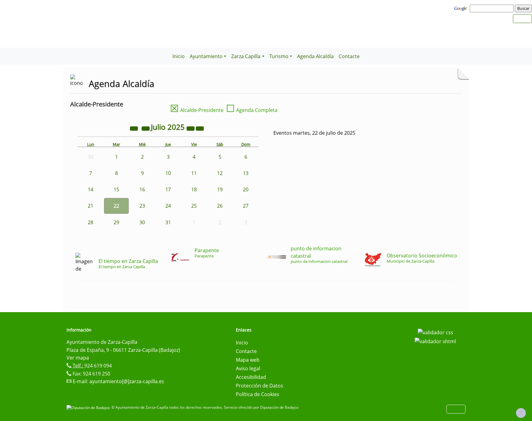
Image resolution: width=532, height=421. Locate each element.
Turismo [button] (278, 56)
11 (194, 173)
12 (220, 173)
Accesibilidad (251, 377)
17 (168, 189)
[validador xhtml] (435, 341)
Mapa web (248, 359)
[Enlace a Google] (461, 8)
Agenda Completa (251, 110)
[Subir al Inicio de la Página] (521, 413)
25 (194, 205)
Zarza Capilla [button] (245, 56)
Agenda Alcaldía (315, 56)
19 (220, 189)
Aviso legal (248, 368)
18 (194, 189)
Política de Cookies (257, 394)
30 (142, 222)
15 (116, 189)
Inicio (178, 56)
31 (168, 222)
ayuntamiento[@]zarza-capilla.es (126, 381)
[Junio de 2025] (146, 128)
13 (245, 173)
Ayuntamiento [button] (206, 56)
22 (116, 205)
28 (90, 222)
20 (245, 189)
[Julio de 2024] (134, 128)
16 (142, 189)
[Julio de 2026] (191, 128)
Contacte (349, 56)
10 (168, 173)
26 (220, 205)
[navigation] (492, 8)
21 (90, 205)
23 (142, 205)
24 (168, 205)
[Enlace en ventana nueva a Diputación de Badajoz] (88, 407)
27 (245, 205)
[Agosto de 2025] (200, 128)
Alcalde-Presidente (197, 110)
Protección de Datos (259, 385)
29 (116, 222)
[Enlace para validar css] (435, 331)
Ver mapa (77, 357)
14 (90, 189)
